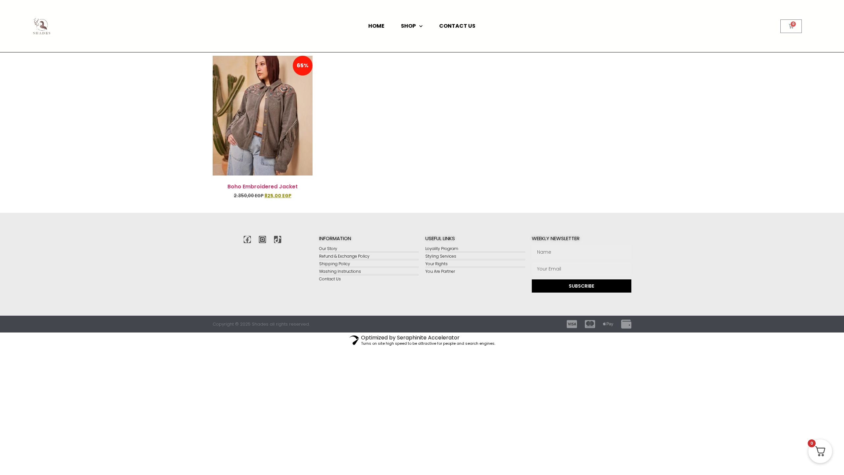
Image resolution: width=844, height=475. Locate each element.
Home (376, 26)
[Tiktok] (277, 239)
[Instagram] (262, 239)
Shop (408, 26)
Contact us (457, 26)
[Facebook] (247, 239)
